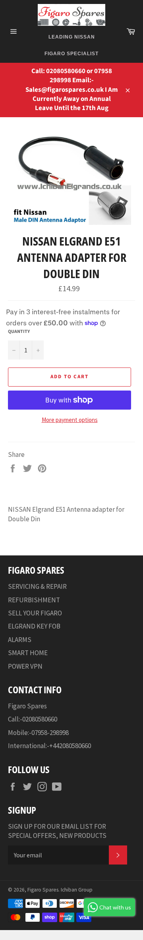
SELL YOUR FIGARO (35, 613)
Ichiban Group (77, 889)
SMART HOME (28, 652)
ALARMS (19, 639)
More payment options (70, 420)
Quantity (19, 332)
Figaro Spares (42, 889)
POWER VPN (25, 666)
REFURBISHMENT (34, 600)
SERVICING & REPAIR (37, 586)
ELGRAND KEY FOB (34, 626)
